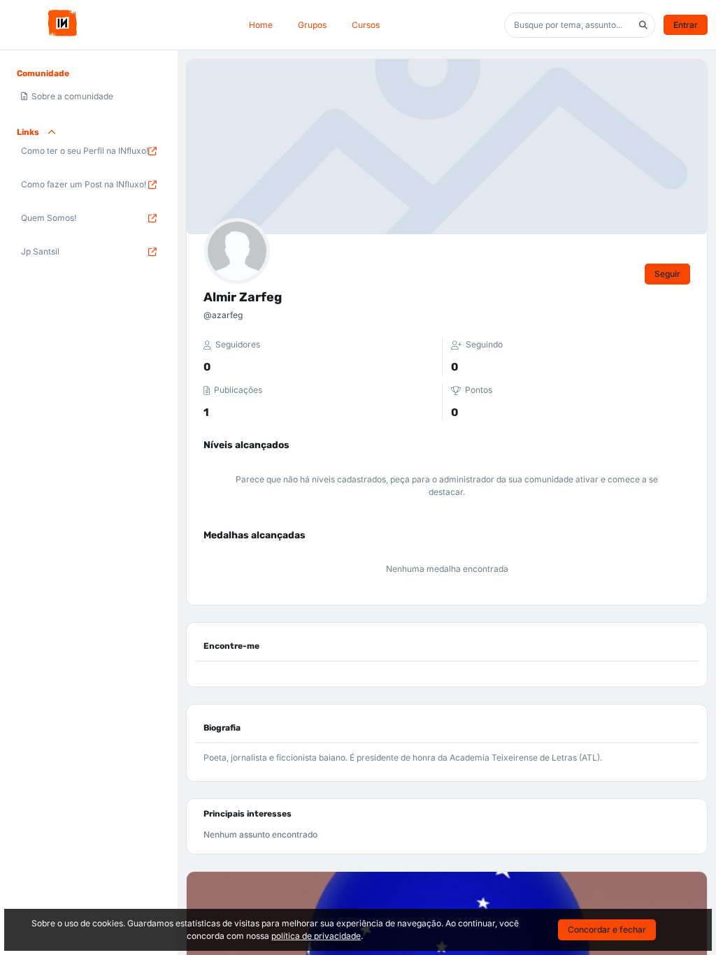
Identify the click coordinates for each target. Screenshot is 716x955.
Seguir (667, 273)
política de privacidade (316, 936)
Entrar (685, 25)
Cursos (366, 25)
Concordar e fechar (607, 929)
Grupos (312, 25)
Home (261, 25)
